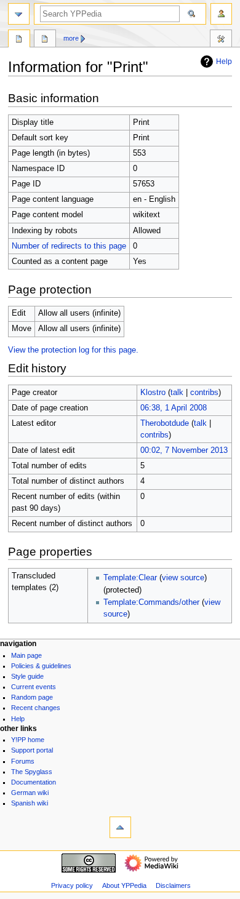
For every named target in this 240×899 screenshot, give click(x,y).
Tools (220, 40)
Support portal (32, 750)
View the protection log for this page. (73, 350)
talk (176, 392)
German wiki (30, 792)
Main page (26, 655)
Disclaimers (173, 885)
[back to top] (120, 827)
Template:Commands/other (151, 602)
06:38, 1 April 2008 (173, 408)
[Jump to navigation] (19, 14)
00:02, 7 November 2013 (184, 450)
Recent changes (35, 707)
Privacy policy (72, 885)
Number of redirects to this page (69, 246)
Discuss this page (44, 40)
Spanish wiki (29, 803)
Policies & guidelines (41, 665)
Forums (22, 761)
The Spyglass (31, 771)
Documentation (33, 782)
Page (19, 40)
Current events (33, 686)
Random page (32, 697)
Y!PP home (27, 739)
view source (183, 577)
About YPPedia (124, 885)
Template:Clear (130, 577)
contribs (204, 392)
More (71, 38)
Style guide (27, 676)
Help (224, 61)
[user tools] (221, 14)
